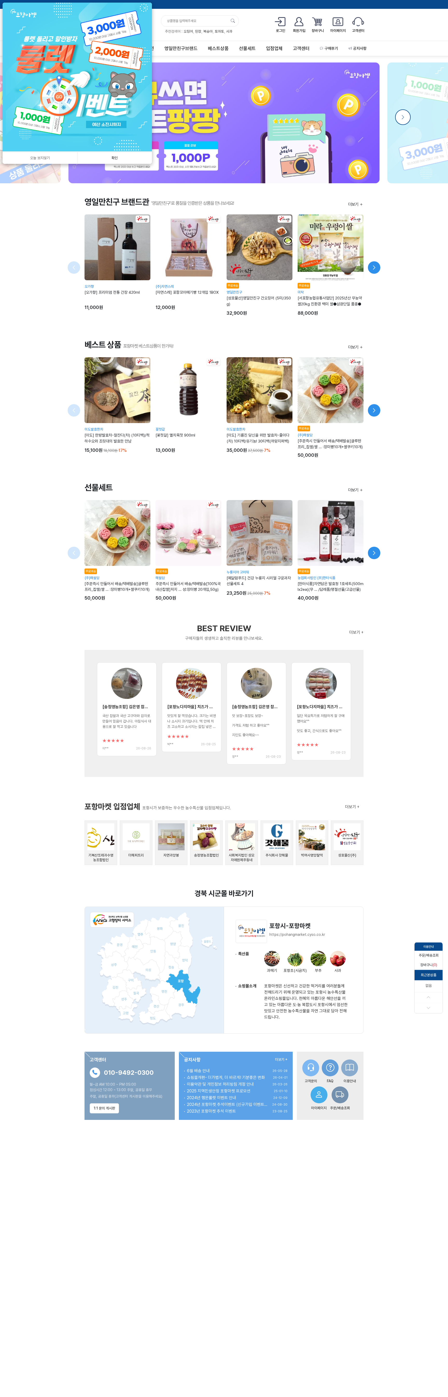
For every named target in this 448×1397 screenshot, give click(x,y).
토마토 (219, 31)
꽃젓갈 (160, 429)
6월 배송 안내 (198, 1070)
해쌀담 (160, 578)
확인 (114, 158)
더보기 (353, 204)
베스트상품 (218, 48)
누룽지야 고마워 (238, 572)
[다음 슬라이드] (374, 267)
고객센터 (301, 48)
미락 (301, 292)
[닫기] (144, 8)
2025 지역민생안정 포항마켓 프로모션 (218, 1091)
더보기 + (356, 632)
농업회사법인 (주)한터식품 (316, 578)
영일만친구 (234, 292)
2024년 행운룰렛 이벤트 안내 (211, 1097)
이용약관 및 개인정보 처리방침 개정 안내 (220, 1084)
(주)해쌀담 (305, 435)
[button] (429, 955)
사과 (229, 31)
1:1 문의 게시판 (104, 1108)
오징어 (188, 31)
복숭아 (208, 31)
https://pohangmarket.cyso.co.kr (297, 934)
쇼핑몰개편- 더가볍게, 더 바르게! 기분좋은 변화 (226, 1077)
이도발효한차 (94, 429)
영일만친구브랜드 (181, 48)
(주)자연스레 (165, 286)
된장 (198, 31)
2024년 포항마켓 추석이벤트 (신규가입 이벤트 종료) (227, 1104)
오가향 (89, 286)
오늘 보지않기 (40, 158)
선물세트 (247, 48)
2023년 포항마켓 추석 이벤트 (211, 1111)
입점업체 (274, 48)
